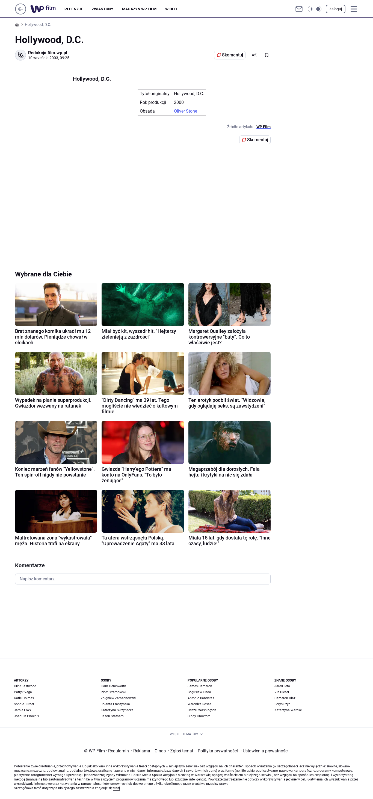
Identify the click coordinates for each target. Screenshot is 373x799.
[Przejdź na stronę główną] (20, 13)
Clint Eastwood (25, 686)
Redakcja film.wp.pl (47, 52)
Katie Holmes (24, 698)
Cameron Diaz (284, 698)
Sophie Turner (24, 704)
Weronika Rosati (200, 704)
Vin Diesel (281, 692)
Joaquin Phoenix (26, 716)
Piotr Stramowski (113, 692)
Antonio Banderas (201, 698)
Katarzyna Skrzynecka (117, 710)
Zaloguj (335, 9)
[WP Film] (47, 9)
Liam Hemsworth (113, 686)
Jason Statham (112, 716)
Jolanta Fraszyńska (115, 704)
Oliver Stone (185, 111)
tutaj (116, 788)
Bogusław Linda (199, 692)
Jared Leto (282, 686)
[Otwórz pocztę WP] (299, 9)
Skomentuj (232, 55)
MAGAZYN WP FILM (139, 9)
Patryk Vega (23, 692)
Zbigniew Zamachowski (118, 698)
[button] (314, 9)
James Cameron (200, 686)
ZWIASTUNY (102, 9)
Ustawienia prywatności (265, 750)
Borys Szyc (282, 704)
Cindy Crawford (199, 716)
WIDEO (171, 9)
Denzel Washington (202, 710)
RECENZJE (73, 9)
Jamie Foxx (22, 710)
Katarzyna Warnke (288, 710)
